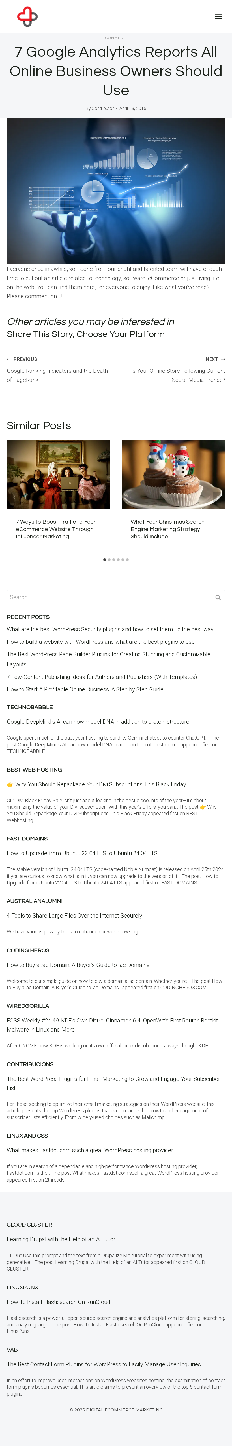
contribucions (30, 1064)
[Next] (217, 497)
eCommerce (116, 38)
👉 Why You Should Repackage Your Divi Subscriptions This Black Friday (96, 784)
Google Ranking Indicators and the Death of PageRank (57, 370)
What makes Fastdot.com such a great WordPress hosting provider (90, 1150)
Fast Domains (27, 839)
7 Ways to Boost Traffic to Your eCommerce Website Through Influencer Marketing (56, 529)
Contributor (103, 108)
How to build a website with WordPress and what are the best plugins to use (101, 641)
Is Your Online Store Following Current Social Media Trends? (178, 370)
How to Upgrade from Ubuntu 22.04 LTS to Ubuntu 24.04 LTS (82, 853)
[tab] (104, 559)
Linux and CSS (27, 1136)
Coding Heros (28, 950)
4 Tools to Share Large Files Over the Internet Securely (74, 915)
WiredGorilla (28, 1006)
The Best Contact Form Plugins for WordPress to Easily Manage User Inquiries (104, 1364)
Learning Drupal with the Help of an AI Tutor (61, 1239)
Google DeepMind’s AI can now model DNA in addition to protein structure (98, 721)
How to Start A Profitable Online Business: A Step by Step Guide (85, 689)
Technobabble (30, 707)
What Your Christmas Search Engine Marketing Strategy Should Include (168, 529)
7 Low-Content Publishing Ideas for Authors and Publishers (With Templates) (102, 677)
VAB (12, 1350)
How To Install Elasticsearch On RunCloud (58, 1302)
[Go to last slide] (15, 497)
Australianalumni (35, 901)
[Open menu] (218, 16)
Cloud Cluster (29, 1225)
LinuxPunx (22, 1287)
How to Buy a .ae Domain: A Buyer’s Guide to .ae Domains (79, 965)
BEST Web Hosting (34, 770)
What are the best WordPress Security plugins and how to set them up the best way (110, 629)
